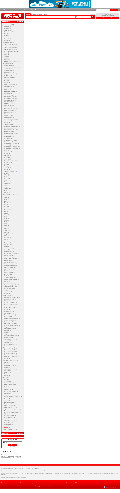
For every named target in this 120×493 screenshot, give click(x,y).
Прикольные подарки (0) (10, 355)
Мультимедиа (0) (8, 410)
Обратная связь (79, 483)
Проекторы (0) (8, 162)
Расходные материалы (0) (11, 166)
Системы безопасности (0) (11, 335)
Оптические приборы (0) (10, 140)
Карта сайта (69, 483)
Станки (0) (7, 332)
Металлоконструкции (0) (10, 264)
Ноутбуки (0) (7, 89)
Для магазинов (44, 483)
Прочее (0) (7, 153)
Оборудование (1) (7, 311)
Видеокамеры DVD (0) (10, 128)
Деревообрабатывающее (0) (12, 318)
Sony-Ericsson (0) (8, 187)
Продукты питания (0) (10, 415)
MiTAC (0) (6, 218)
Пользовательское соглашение (9, 483)
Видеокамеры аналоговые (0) (12, 126)
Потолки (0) (7, 270)
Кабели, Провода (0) (9, 260)
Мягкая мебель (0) (9, 388)
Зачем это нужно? (107, 17)
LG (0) (6, 176)
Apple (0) (6, 197)
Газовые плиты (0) (9, 79)
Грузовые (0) (7, 28)
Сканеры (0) (7, 159)
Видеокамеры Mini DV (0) (11, 133)
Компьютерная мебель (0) (11, 384)
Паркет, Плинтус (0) (9, 269)
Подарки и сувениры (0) (9, 348)
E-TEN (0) (6, 206)
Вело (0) (6, 35)
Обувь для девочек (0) (10, 306)
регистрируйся (110, 15)
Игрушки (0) (7, 300)
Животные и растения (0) (9, 360)
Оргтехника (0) (7, 155)
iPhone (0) (7, 175)
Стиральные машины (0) (11, 74)
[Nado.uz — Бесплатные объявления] (12, 16)
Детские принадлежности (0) (12, 297)
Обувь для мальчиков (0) (10, 307)
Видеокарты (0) (8, 103)
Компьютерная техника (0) (10, 84)
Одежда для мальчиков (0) (11, 304)
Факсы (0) (6, 164)
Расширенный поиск (36, 14)
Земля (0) (6, 56)
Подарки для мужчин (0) (10, 353)
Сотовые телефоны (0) (9, 171)
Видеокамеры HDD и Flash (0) (12, 129)
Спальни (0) (7, 381)
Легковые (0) (7, 26)
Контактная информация (57, 483)
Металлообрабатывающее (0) (12, 325)
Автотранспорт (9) (8, 24)
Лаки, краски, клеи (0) (10, 262)
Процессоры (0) (8, 95)
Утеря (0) (6, 426)
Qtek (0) (6, 227)
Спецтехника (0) (8, 32)
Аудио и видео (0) (9, 65)
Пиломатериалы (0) (9, 272)
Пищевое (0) (7, 330)
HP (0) (6, 211)
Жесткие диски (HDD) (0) (10, 100)
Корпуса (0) (7, 114)
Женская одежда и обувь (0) (11, 286)
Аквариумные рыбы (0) (10, 365)
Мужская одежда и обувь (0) (11, 285)
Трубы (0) (6, 276)
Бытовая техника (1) (8, 63)
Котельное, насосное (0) (10, 323)
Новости (6, 451)
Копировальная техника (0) (11, 160)
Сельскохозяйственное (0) (11, 339)
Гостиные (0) (7, 379)
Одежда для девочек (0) (10, 302)
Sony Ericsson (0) (8, 234)
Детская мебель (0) (9, 383)
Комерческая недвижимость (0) (12, 61)
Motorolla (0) (7, 178)
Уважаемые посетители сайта (9, 455)
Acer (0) (6, 196)
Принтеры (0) (8, 157)
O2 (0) (6, 223)
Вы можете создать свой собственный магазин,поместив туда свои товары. (11, 457)
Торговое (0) (7, 340)
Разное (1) (6, 400)
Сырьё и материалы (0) (10, 419)
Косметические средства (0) (11, 407)
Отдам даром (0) (8, 424)
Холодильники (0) (9, 70)
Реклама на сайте (33, 483)
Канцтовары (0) (8, 404)
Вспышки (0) (7, 135)
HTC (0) (6, 213)
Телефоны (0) (8, 243)
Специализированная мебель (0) (13, 396)
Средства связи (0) (8, 241)
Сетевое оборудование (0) (11, 108)
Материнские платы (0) (10, 96)
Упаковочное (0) (8, 342)
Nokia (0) (6, 180)
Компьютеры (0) (8, 88)
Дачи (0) (6, 54)
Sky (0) (6, 185)
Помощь (92, 14)
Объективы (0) (8, 138)
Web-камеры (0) (8, 115)
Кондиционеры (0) (9, 72)
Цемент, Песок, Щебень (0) (11, 279)
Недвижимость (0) (7, 42)
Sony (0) (6, 232)
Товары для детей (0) (8, 295)
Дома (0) (6, 53)
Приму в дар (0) (8, 422)
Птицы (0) (7, 367)
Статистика (23, 483)
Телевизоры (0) (8, 68)
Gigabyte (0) (7, 209)
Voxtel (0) (6, 235)
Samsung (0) (7, 182)
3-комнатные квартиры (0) (11, 47)
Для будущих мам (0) (9, 288)
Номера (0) (7, 190)
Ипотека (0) (7, 59)
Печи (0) (6, 81)
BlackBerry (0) (8, 203)
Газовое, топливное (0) (10, 315)
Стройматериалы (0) (8, 251)
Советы (46, 14)
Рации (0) (6, 246)
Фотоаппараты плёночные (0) (12, 146)
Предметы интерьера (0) (11, 391)
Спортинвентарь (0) (9, 417)
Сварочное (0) (8, 334)
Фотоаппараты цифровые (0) (12, 148)
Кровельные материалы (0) (11, 258)
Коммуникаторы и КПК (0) (9, 194)
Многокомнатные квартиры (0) (12, 51)
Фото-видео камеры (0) (9, 124)
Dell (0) (6, 204)
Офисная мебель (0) (9, 389)
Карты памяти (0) (9, 117)
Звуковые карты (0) (9, 105)
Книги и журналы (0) (9, 405)
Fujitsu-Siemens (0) (9, 208)
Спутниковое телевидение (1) (12, 67)
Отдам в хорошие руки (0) (10, 429)
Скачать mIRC (12, 446)
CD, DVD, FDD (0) (9, 102)
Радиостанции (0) (9, 248)
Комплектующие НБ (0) (10, 91)
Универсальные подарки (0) (11, 356)
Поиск (28, 14)
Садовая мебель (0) (9, 395)
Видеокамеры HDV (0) (10, 131)
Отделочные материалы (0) (11, 265)
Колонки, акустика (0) (10, 112)
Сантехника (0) (8, 274)
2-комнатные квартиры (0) (11, 46)
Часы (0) (6, 290)
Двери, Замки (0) (8, 255)
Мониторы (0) (8, 93)
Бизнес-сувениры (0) (9, 349)
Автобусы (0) (7, 30)
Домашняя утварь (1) (10, 402)
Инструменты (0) (8, 322)
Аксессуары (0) (8, 37)
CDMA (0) (6, 173)
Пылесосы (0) (8, 75)
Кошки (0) (6, 364)
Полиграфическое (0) (10, 328)
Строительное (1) (9, 337)
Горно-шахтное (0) (9, 316)
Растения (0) (7, 372)
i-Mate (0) (6, 215)
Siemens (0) (7, 183)
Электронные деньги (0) (10, 420)
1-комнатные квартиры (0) (11, 44)
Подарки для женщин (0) (10, 351)
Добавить (20, 21)
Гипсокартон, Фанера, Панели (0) (13, 253)
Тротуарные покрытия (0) (11, 277)
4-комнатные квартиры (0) (11, 49)
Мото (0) (6, 33)
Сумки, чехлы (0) (8, 142)
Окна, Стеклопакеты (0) (10, 267)
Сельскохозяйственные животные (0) (10, 369)
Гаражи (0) (7, 58)
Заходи (102, 15)
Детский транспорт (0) (10, 299)
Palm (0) (6, 225)
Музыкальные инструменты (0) (12, 409)
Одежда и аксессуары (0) (9, 283)
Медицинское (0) (8, 327)
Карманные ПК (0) (9, 86)
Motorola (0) (7, 220)
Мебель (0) (6, 377)
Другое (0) (7, 40)
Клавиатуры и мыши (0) (10, 110)
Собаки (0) (7, 362)
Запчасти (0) (7, 38)
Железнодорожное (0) (10, 320)
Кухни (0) (6, 386)
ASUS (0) (6, 199)
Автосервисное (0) (9, 313)
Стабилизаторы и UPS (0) (11, 107)
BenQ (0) (6, 201)
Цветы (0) (6, 374)
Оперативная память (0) (10, 98)
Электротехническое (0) (10, 344)
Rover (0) (6, 228)
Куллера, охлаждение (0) (11, 119)
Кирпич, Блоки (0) (9, 257)
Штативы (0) (7, 150)
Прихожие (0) (7, 393)
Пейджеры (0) (8, 244)
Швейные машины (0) (10, 77)
